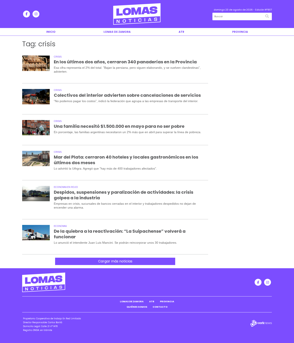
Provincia (240, 32)
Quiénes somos (137, 307)
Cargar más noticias (115, 261)
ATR (181, 32)
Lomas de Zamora (117, 32)
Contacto (160, 307)
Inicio (51, 32)
